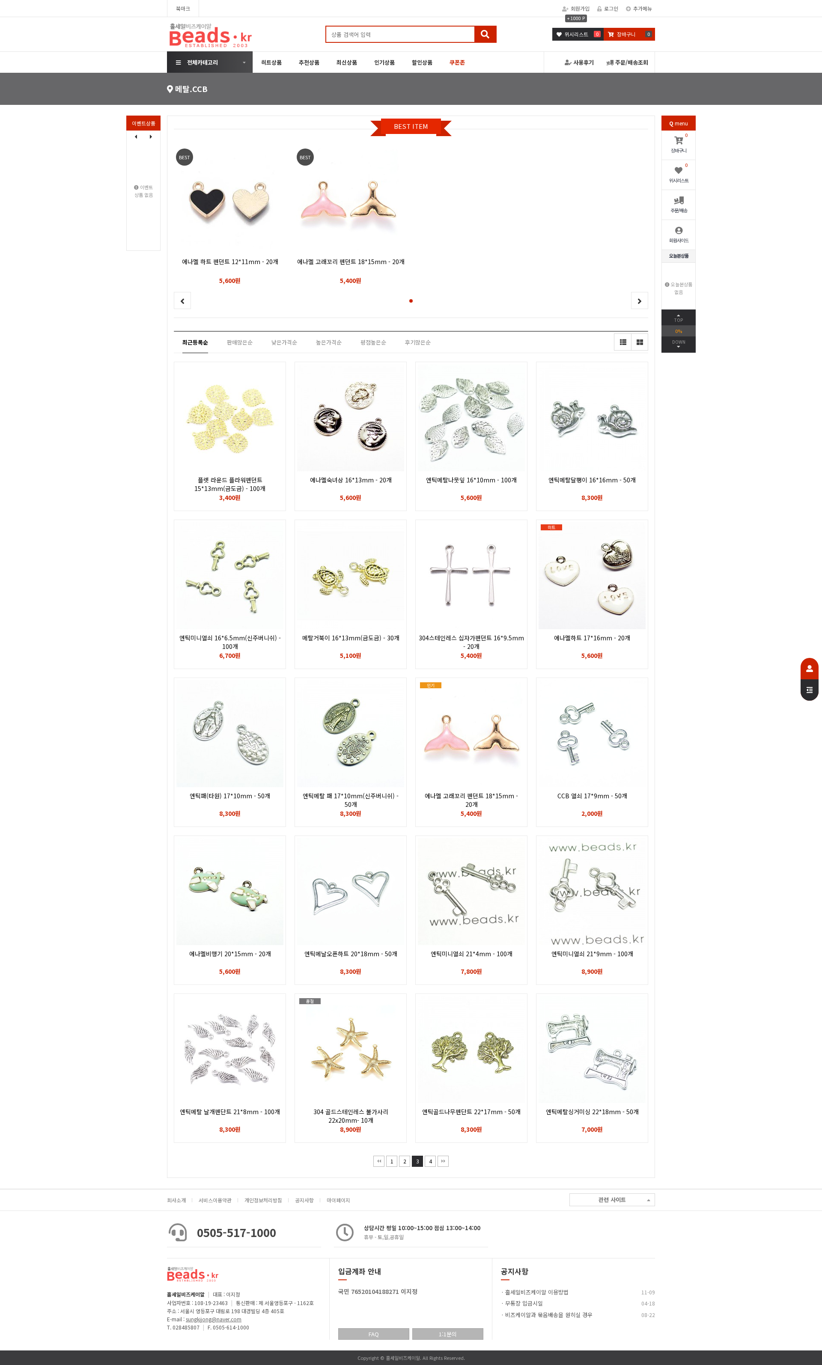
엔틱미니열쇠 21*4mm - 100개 (471, 953)
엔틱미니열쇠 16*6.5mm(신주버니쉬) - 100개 (230, 642)
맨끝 (443, 1161)
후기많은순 (418, 342)
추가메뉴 (642, 8)
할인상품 (422, 62)
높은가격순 (329, 342)
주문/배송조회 (631, 62)
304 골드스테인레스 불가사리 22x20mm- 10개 (350, 1115)
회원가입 (580, 8)
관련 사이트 (612, 1199)
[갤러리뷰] (639, 342)
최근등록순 (195, 342)
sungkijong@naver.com (213, 1319)
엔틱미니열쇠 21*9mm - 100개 (592, 953)
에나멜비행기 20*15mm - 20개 (230, 953)
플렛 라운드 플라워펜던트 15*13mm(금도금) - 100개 (229, 484)
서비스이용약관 (215, 1200)
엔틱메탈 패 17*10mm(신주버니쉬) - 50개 (351, 800)
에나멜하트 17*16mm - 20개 (592, 637)
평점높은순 (373, 342)
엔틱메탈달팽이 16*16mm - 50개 (592, 480)
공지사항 (304, 1200)
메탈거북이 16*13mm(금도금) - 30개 (350, 637)
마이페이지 (338, 1200)
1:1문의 (448, 1334)
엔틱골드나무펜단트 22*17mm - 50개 (471, 1111)
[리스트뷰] (622, 342)
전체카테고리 (202, 62)
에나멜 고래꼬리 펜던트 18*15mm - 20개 (471, 804)
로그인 (611, 8)
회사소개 (176, 1200)
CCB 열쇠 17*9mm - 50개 (592, 795)
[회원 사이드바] (810, 679)
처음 (378, 1161)
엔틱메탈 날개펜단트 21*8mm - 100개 (230, 1111)
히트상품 (271, 62)
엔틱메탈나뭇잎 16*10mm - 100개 (471, 480)
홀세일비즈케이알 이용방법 (537, 1292)
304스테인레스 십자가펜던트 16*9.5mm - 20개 (471, 642)
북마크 (183, 8)
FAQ (374, 1334)
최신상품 (347, 62)
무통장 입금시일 (524, 1303)
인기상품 (384, 62)
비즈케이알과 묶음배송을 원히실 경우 (549, 1315)
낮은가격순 (284, 342)
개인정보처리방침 (263, 1200)
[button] (151, 136)
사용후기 (583, 62)
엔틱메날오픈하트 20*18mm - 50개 (350, 953)
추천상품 (309, 62)
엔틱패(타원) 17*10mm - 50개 (230, 795)
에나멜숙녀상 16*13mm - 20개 (351, 480)
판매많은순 (240, 342)
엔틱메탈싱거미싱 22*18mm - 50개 (592, 1111)
